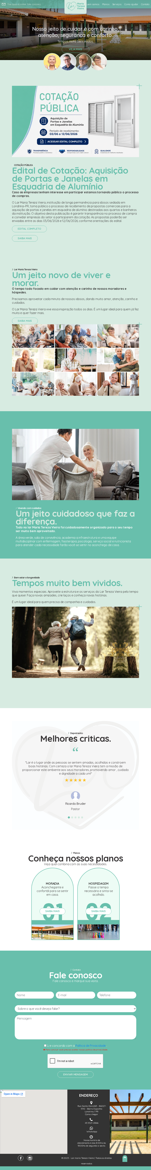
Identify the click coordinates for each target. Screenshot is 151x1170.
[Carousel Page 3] (75, 817)
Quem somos (92, 4)
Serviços (116, 4)
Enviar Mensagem (75, 1074)
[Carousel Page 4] (79, 817)
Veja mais (75, 49)
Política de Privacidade (91, 1045)
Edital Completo (29, 228)
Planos (105, 4)
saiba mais (25, 238)
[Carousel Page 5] (82, 817)
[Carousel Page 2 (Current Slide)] (72, 817)
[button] (11, 30)
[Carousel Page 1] (69, 817)
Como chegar (91, 1114)
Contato (145, 4)
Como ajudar (131, 4)
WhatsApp (92, 1131)
